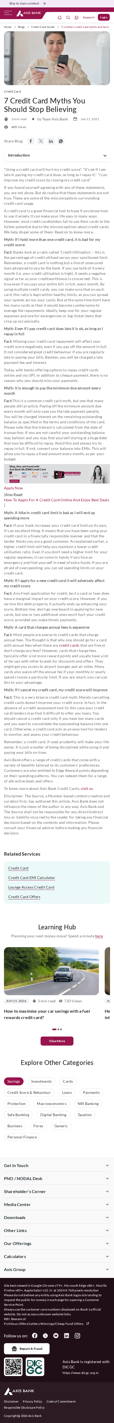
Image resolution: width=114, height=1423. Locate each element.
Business (14, 1126)
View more (57, 1041)
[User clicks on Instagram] (77, 1336)
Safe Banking (18, 1114)
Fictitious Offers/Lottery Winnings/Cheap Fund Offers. (44, 1324)
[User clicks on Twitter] (45, 1336)
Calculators (15, 1256)
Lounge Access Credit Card (31, 887)
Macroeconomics (51, 1103)
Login (103, 17)
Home (7, 26)
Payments (91, 1092)
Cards (68, 1081)
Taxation (85, 1114)
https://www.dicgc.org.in (81, 1373)
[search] (68, 17)
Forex (38, 1126)
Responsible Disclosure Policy (24, 1407)
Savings (13, 1081)
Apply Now (13, 488)
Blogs (21, 26)
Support (89, 17)
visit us (87, 788)
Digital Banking (53, 1114)
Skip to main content (24, 3)
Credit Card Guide (42, 26)
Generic (61, 1126)
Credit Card (18, 868)
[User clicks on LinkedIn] (66, 1336)
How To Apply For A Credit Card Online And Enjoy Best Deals (56, 500)
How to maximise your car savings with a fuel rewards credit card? (47, 1014)
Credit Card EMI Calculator (31, 877)
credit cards (69, 645)
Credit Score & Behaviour (29, 1092)
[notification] (60, 17)
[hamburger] (8, 14)
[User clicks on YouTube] (56, 1336)
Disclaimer (11, 1401)
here (99, 936)
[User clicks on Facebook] (35, 1336)
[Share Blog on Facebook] (30, 141)
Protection (16, 1103)
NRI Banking (88, 1103)
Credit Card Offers (24, 896)
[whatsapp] (76, 17)
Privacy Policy (32, 1401)
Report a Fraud (31, 1349)
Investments (41, 1081)
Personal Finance (22, 1137)
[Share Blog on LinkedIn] (50, 141)
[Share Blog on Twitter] (40, 141)
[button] (54, 1029)
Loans (67, 1092)
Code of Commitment (61, 1401)
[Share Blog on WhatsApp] (61, 141)
